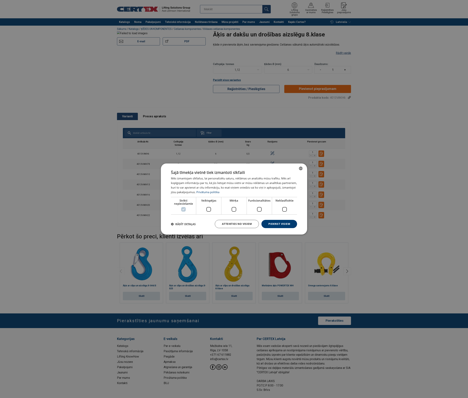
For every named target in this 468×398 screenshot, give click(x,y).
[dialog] (234, 199)
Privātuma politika (207, 192)
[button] (183, 224)
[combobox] (301, 168)
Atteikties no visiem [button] (237, 224)
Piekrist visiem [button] (279, 224)
